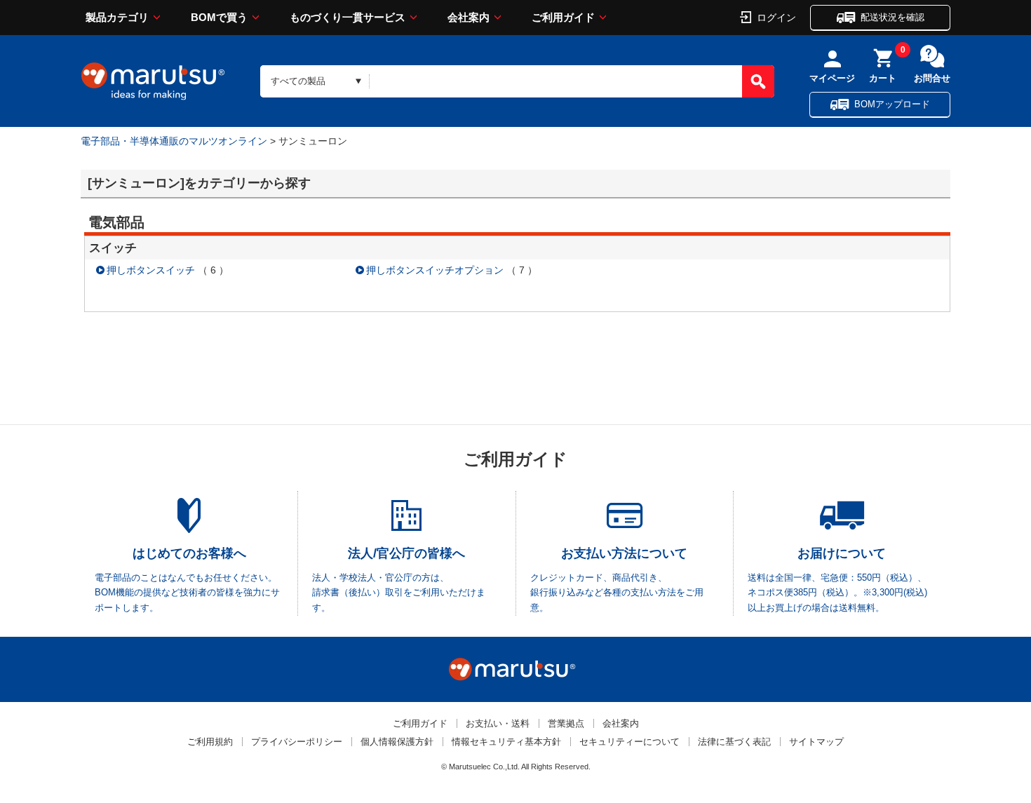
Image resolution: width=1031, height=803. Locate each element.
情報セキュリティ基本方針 (506, 741)
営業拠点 (566, 723)
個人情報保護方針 (396, 741)
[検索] (758, 81)
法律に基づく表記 (734, 741)
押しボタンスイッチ (151, 270)
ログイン (776, 16)
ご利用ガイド (563, 17)
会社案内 (468, 17)
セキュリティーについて (629, 741)
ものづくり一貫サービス (347, 17)
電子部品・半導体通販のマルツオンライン (174, 141)
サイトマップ (816, 741)
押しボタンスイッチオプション (435, 270)
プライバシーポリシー (296, 741)
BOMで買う (219, 17)
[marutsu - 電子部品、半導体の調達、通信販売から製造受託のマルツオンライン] (153, 81)
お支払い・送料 (498, 723)
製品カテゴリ (117, 17)
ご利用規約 (210, 741)
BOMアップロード (892, 104)
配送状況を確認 (892, 17)
